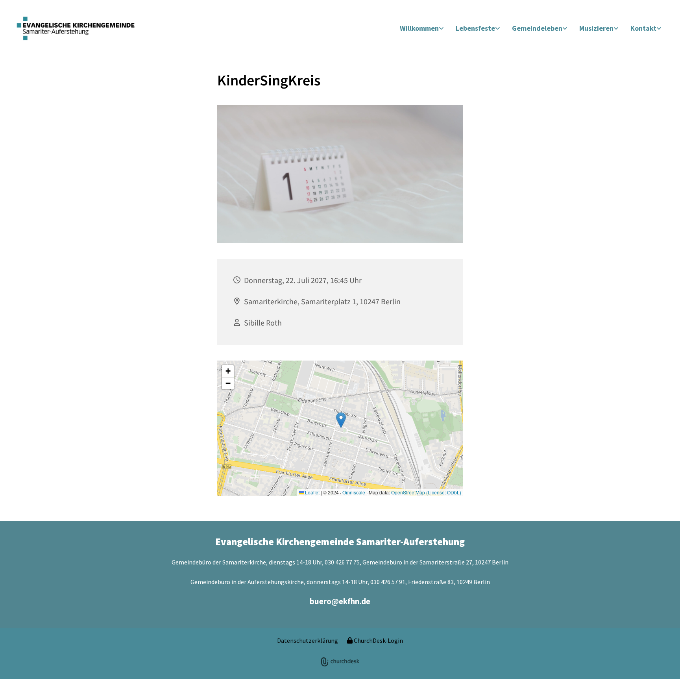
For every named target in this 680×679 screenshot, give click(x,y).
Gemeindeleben (537, 28)
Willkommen (419, 28)
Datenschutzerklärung (307, 640)
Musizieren (596, 28)
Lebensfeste (475, 28)
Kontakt (643, 28)
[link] (422, 28)
